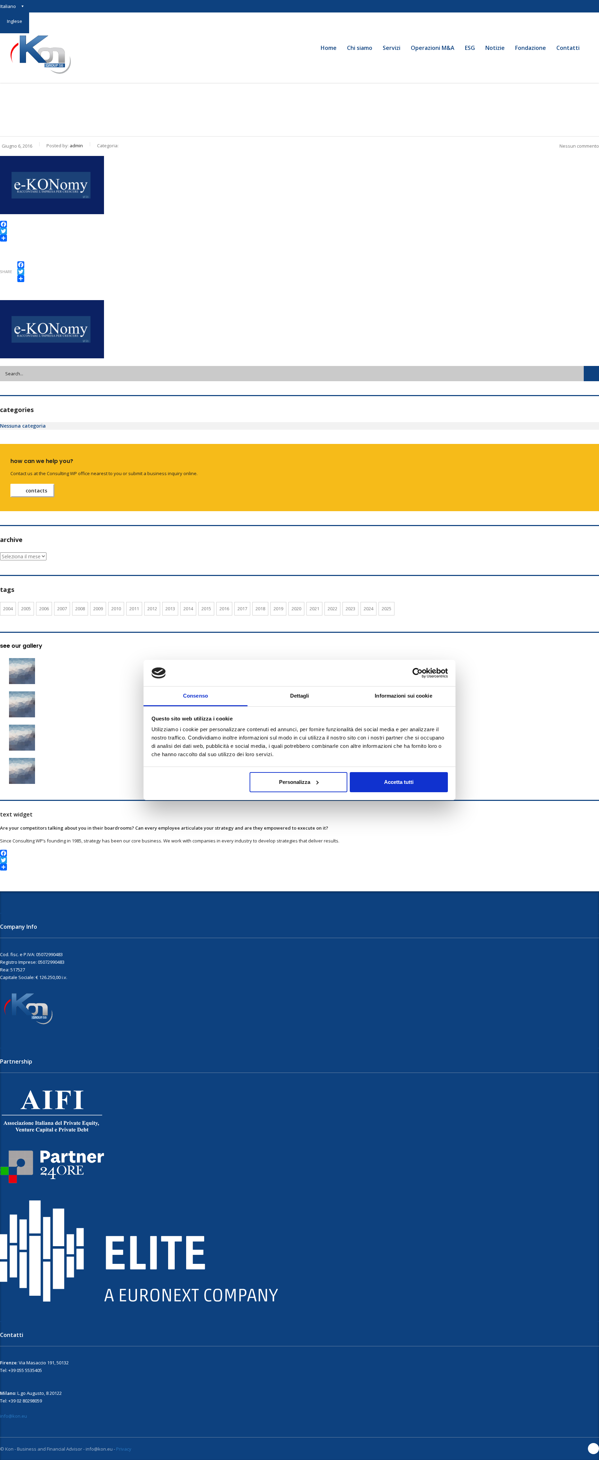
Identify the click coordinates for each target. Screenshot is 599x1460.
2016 (224, 608)
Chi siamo (359, 48)
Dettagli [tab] (299, 696)
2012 (152, 608)
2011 (134, 608)
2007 (62, 608)
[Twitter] (299, 231)
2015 (206, 608)
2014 (188, 608)
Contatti (568, 48)
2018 (260, 608)
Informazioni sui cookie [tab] (403, 696)
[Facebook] (299, 224)
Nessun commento (579, 146)
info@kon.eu (13, 1416)
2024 (368, 608)
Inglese (14, 21)
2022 (332, 608)
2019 (278, 608)
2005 (26, 608)
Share (6, 271)
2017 (242, 608)
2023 (350, 608)
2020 (296, 608)
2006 (44, 608)
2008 (80, 608)
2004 (8, 608)
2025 (386, 608)
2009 (98, 608)
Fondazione (530, 48)
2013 (170, 608)
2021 (314, 608)
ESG (470, 48)
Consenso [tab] (195, 696)
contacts (36, 490)
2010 (116, 608)
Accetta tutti (399, 782)
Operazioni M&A (432, 48)
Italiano (8, 6)
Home (329, 48)
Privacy (123, 1449)
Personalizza (294, 782)
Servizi (391, 48)
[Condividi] (299, 238)
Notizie (495, 48)
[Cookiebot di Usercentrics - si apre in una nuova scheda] (417, 673)
